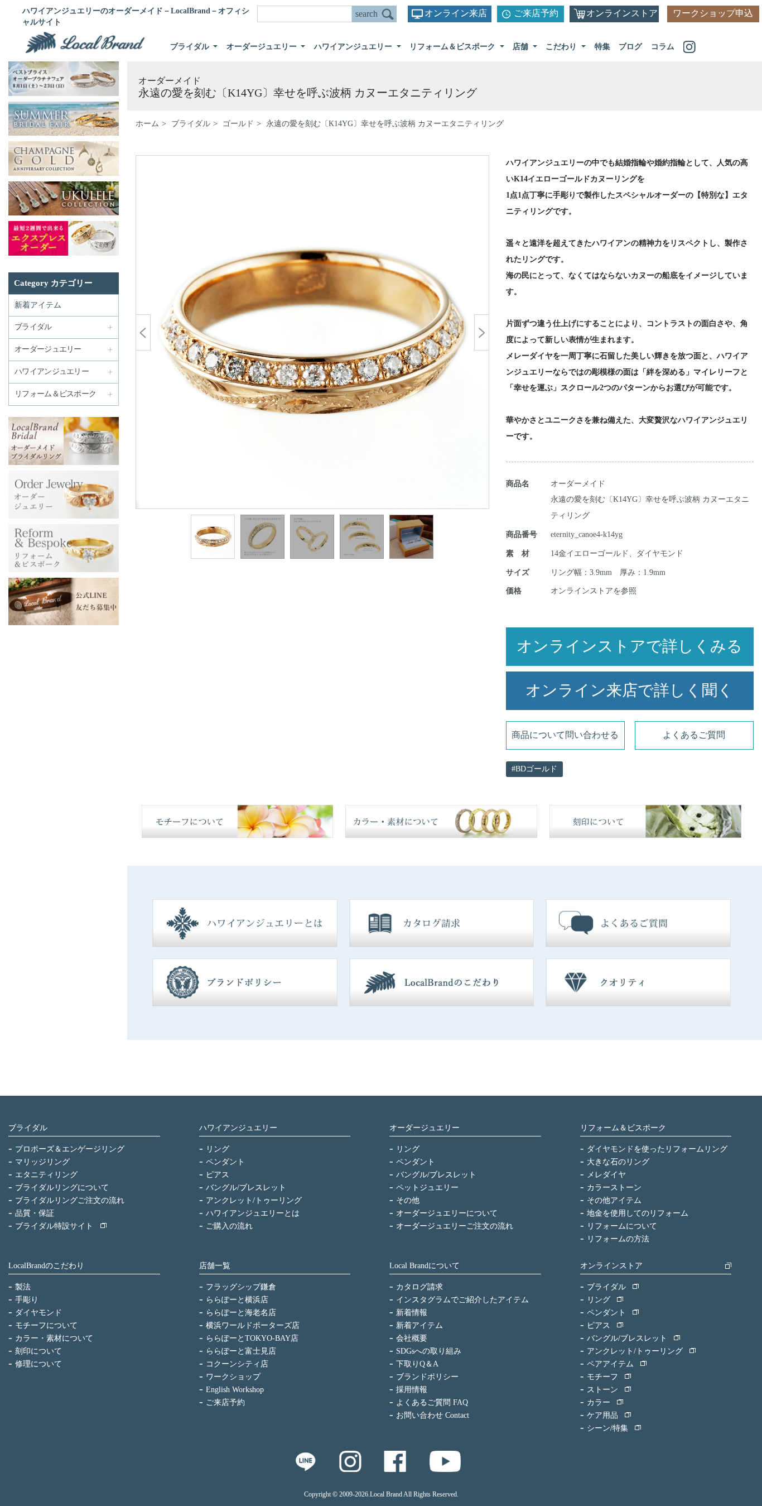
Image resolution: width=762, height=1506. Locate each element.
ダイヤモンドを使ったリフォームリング (657, 1149)
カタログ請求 (419, 1287)
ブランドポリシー (427, 1377)
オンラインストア (622, 13)
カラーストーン (614, 1187)
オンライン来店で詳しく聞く (629, 690)
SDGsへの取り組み (428, 1351)
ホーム (147, 123)
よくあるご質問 (694, 735)
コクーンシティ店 (237, 1364)
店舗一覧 (214, 1266)
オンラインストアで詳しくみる (629, 646)
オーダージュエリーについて (447, 1213)
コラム (662, 46)
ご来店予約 (536, 13)
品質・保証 (34, 1213)
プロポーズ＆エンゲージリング (69, 1149)
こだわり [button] (562, 46)
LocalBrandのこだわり (46, 1266)
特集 (602, 46)
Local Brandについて (424, 1266)
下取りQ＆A (417, 1364)
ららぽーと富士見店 (241, 1351)
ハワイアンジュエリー (238, 1128)
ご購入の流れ (229, 1226)
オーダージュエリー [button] (262, 46)
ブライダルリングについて (62, 1187)
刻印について (38, 1351)
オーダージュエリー (424, 1128)
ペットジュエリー (427, 1187)
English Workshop (235, 1389)
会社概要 (411, 1338)
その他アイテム (614, 1200)
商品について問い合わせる (565, 735)
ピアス (217, 1175)
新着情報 (411, 1312)
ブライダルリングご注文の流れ (69, 1200)
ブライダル (190, 123)
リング (217, 1149)
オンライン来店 (456, 13)
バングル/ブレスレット (246, 1187)
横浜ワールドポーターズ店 (253, 1325)
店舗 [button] (521, 46)
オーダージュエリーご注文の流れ (454, 1226)
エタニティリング (46, 1175)
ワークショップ (233, 1377)
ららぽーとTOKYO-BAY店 (252, 1338)
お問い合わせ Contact (432, 1415)
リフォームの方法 (618, 1239)
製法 (23, 1287)
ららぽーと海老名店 (241, 1312)
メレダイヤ (606, 1175)
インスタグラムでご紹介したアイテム (462, 1300)
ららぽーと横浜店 (237, 1300)
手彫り (26, 1300)
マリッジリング (42, 1162)
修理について (38, 1364)
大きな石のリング (618, 1162)
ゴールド (238, 123)
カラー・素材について (54, 1338)
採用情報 (411, 1389)
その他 (407, 1200)
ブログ (630, 46)
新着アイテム (38, 305)
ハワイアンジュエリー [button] (354, 46)
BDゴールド (536, 769)
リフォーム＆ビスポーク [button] (453, 46)
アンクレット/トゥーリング (254, 1200)
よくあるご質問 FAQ (432, 1402)
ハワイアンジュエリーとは (253, 1213)
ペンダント (225, 1162)
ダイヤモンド (38, 1312)
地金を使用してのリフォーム (637, 1213)
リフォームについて (622, 1226)
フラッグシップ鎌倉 (241, 1287)
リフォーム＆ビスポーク (623, 1128)
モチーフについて (46, 1325)
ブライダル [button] (190, 46)
